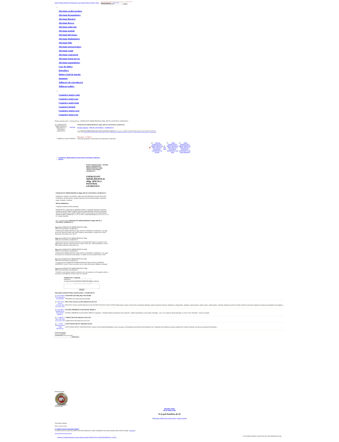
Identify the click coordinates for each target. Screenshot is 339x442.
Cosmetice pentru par (68, 99)
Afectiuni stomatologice (69, 63)
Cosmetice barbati (67, 107)
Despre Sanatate (84, 437)
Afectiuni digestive (67, 19)
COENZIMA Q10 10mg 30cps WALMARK (78, 295)
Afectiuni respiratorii (68, 55)
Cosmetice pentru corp (69, 111)
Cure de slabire (66, 66)
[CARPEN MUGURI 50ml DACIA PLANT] (60, 320)
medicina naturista (152, 132)
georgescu (107, 132)
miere (89, 132)
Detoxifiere (64, 70)
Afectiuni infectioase (68, 35)
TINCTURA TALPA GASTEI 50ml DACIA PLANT (81, 302)
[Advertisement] (70, 177)
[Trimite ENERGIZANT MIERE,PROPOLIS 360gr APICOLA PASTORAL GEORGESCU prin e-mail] (172, 152)
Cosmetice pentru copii (69, 95)
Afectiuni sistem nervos (69, 59)
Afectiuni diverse (66, 23)
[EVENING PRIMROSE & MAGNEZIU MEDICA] (60, 314)
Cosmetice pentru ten (68, 115)
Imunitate (63, 78)
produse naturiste (113, 132)
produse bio (130, 132)
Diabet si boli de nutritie (70, 74)
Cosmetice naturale (67, 91)
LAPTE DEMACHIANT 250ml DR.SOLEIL (78, 324)
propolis (92, 132)
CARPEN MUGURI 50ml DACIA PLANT (78, 317)
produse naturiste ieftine (122, 132)
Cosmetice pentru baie (69, 103)
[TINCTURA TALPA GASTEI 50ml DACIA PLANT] (60, 306)
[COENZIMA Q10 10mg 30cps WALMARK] (60, 298)
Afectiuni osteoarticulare (70, 47)
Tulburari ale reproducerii (71, 82)
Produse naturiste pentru (70, 7)
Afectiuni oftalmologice (69, 39)
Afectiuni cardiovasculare (70, 11)
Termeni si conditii (62, 437)
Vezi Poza (72, 127)
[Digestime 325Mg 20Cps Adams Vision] (169, 418)
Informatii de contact (73, 437)
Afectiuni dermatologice (70, 15)
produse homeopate (137, 132)
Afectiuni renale (66, 51)
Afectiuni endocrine (68, 27)
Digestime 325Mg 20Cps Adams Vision (169, 409)
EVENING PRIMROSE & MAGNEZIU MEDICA (80, 309)
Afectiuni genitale (67, 31)
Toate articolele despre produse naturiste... (63, 433)
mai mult (132, 430)
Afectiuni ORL (65, 43)
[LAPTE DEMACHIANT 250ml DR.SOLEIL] (60, 328)
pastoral (103, 132)
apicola (99, 132)
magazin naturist (145, 132)
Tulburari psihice (66, 86)
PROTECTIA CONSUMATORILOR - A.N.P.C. (103, 437)
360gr (96, 132)
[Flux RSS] (164, 149)
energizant (86, 132)
